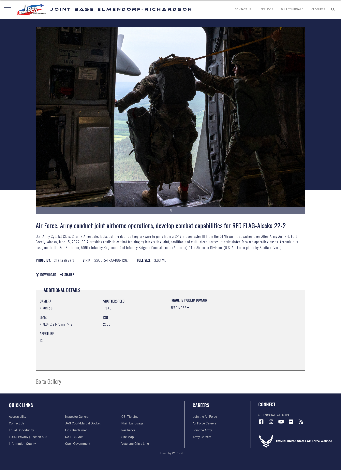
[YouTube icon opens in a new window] (281, 422)
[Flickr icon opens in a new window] (291, 422)
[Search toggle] (333, 9)
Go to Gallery (48, 381)
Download (47, 274)
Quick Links (21, 404)
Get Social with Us (273, 415)
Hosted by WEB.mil (171, 453)
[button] (6, 9)
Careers (201, 404)
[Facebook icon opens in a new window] (261, 422)
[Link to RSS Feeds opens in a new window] (301, 422)
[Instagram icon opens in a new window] (271, 422)
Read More (178, 307)
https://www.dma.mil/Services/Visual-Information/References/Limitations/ (216, 332)
